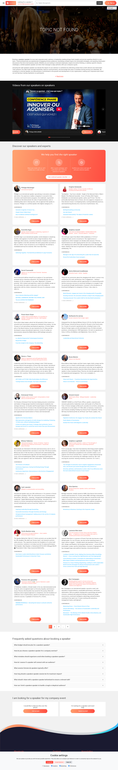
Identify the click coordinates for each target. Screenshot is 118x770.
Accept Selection (59, 762)
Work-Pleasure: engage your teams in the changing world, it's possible (82, 293)
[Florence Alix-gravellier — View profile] (35, 600)
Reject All (68, 762)
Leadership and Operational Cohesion (73, 338)
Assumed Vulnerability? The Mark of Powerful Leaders (78, 214)
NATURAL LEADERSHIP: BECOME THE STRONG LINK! (30, 297)
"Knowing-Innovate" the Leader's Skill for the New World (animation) (81, 298)
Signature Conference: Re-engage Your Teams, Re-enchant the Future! (82, 417)
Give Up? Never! (67, 212)
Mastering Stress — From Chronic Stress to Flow (76, 606)
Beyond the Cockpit (21, 340)
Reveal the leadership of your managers (74, 257)
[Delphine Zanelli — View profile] (83, 246)
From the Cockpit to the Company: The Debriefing (29, 343)
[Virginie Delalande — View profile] (83, 204)
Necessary (46, 766)
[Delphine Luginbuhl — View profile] (83, 459)
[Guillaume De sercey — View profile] (83, 331)
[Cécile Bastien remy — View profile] (35, 551)
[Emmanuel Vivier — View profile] (35, 414)
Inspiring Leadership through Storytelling (27, 509)
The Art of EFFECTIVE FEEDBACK (25, 300)
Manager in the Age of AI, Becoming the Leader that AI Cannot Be (81, 254)
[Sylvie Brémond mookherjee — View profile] (83, 288)
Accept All (49, 762)
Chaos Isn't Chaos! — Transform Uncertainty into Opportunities (80, 379)
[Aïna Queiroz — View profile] (83, 504)
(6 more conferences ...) (20, 518)
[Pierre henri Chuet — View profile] (35, 331)
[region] (59, 113)
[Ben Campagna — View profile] (83, 600)
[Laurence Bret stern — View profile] (83, 551)
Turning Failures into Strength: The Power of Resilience (31, 381)
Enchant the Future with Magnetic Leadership (75, 422)
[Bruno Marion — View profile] (83, 371)
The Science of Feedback (22, 464)
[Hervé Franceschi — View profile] (35, 288)
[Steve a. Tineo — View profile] (35, 371)
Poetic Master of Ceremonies (71, 420)
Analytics (55, 766)
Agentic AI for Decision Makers (24, 417)
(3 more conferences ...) (20, 302)
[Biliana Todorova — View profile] (35, 459)
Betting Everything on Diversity (71, 210)
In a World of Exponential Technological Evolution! (29, 338)
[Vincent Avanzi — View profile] (83, 414)
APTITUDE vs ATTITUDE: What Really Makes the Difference (32, 379)
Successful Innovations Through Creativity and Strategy (31, 511)
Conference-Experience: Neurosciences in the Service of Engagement (35, 471)
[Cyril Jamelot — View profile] (35, 504)
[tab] (49, 137)
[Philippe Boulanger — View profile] (35, 204)
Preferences (73, 766)
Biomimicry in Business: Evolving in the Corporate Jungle (78, 509)
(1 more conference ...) (20, 217)
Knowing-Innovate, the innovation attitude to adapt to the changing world (83, 295)
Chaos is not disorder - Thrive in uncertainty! (75, 381)
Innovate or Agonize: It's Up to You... (25, 210)
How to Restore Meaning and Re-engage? (27, 295)
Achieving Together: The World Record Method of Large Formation (34, 252)
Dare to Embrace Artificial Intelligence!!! (27, 214)
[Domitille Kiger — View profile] (35, 246)
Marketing (63, 766)
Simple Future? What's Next (23, 212)
